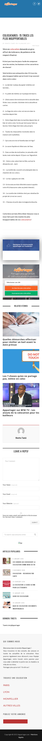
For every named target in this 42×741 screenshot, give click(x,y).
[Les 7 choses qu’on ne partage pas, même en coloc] (21, 361)
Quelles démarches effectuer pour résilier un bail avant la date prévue (19, 342)
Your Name (10, 485)
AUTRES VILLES (11, 705)
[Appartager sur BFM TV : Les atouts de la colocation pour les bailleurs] (21, 395)
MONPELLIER (10, 698)
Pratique (35, 46)
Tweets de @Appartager (11, 625)
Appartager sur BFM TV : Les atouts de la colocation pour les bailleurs (21, 413)
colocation (15, 49)
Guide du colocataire (21, 596)
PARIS (6, 685)
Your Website (11, 503)
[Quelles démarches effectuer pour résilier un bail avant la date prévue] (21, 324)
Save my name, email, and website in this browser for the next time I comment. (20, 516)
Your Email (10, 494)
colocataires (26, 220)
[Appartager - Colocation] (11, 4)
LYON (6, 691)
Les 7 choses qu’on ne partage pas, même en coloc (20, 377)
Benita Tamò (10, 43)
